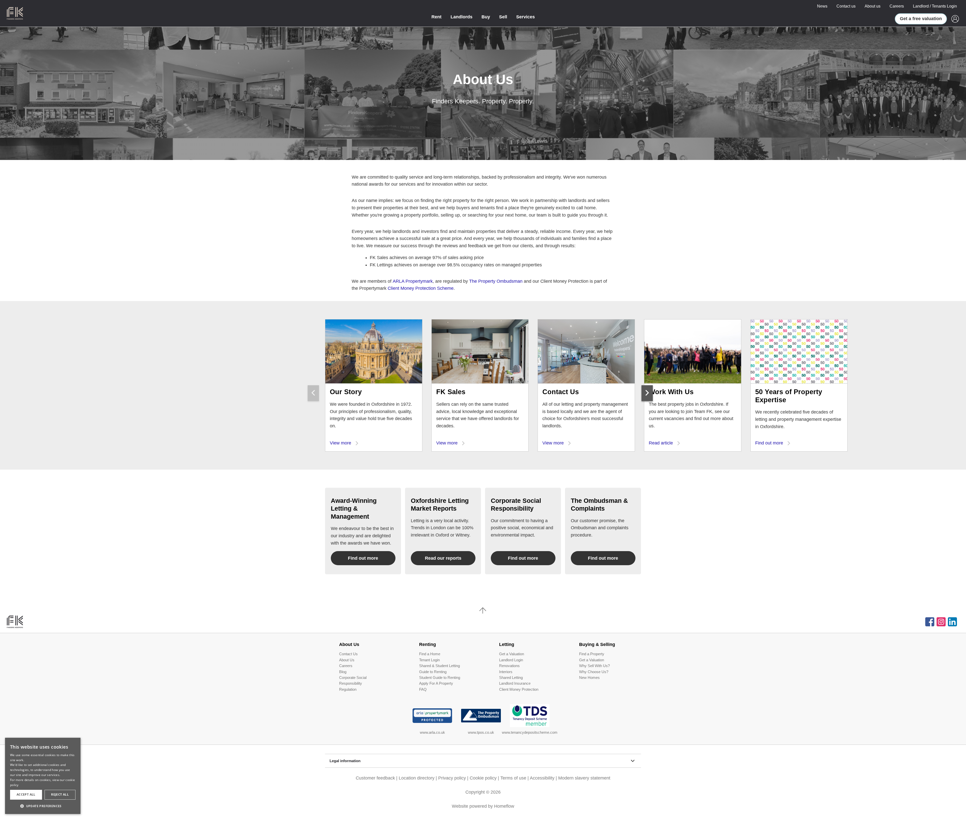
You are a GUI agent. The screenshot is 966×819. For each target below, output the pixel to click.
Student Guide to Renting (439, 678)
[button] (42, 806)
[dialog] (42, 776)
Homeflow (504, 806)
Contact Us (348, 654)
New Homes (589, 678)
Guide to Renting (433, 672)
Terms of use (513, 778)
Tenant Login (429, 660)
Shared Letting (511, 678)
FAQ (423, 689)
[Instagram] (941, 621)
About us (872, 6)
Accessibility (542, 778)
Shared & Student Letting (439, 666)
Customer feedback (375, 778)
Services (525, 16)
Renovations (509, 666)
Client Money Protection (518, 689)
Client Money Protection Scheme (421, 288)
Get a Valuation (511, 654)
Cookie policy (483, 778)
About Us (346, 660)
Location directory (416, 778)
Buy (485, 16)
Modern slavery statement (584, 778)
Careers (897, 6)
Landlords (461, 16)
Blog (342, 672)
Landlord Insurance (515, 683)
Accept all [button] (26, 794)
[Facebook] (929, 621)
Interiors (505, 672)
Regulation (347, 689)
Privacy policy (452, 778)
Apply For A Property (436, 683)
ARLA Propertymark (413, 281)
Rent (436, 16)
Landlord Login (511, 660)
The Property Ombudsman (495, 281)
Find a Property (591, 654)
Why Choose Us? (593, 672)
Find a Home (429, 654)
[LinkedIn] (952, 621)
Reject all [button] (60, 794)
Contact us (846, 6)
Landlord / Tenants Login (935, 6)
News (822, 6)
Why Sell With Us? (594, 666)
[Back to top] (33, 621)
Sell (503, 16)
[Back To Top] (483, 610)
